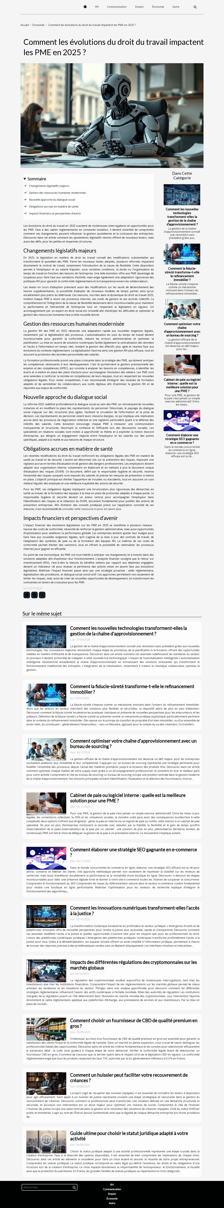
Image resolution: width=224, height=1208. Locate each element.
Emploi (139, 7)
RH (97, 7)
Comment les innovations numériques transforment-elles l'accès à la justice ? (134, 910)
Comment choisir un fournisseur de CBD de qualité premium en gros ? (133, 1023)
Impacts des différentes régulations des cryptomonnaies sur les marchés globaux (133, 964)
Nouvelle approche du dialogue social (52, 199)
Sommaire (37, 178)
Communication (117, 7)
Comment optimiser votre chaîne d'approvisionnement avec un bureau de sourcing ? (182, 329)
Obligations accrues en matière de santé (53, 206)
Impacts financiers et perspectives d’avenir (55, 213)
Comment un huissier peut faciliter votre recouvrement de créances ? (129, 1077)
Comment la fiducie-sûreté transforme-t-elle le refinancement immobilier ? (182, 274)
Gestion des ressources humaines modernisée (57, 193)
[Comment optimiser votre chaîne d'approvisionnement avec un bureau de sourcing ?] (182, 309)
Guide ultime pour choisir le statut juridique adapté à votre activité (129, 1136)
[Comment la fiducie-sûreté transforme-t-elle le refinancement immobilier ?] (182, 254)
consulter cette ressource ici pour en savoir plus (91, 509)
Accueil (24, 25)
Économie (158, 7)
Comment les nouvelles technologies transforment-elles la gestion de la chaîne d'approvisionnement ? (182, 216)
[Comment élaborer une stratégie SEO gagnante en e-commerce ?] (182, 420)
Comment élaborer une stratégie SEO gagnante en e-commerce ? (182, 438)
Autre (176, 7)
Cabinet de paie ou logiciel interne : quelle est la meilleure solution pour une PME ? (182, 385)
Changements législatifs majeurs (49, 186)
